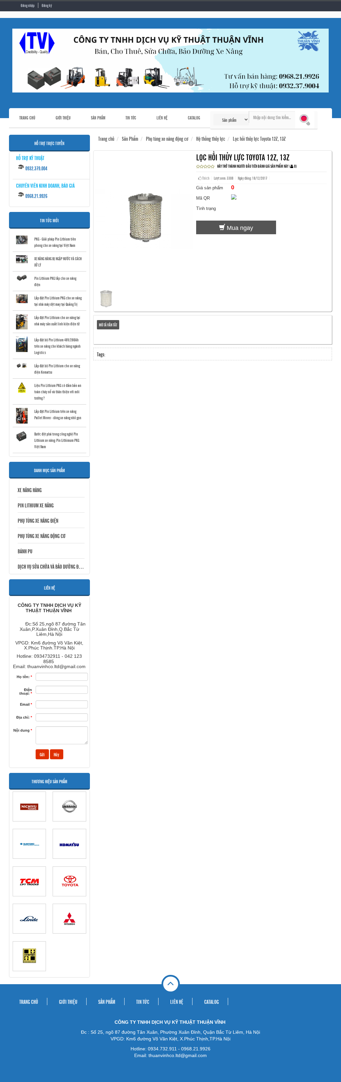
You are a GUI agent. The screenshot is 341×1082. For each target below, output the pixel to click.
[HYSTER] (29, 956)
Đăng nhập (28, 5)
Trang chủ (106, 138)
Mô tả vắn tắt (108, 324)
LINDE (29, 937)
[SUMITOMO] (29, 844)
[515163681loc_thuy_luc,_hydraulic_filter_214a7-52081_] (105, 307)
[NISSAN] (69, 806)
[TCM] (29, 881)
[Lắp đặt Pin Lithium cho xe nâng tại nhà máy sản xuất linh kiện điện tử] (22, 322)
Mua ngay (239, 228)
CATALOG (194, 117)
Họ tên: (24, 677)
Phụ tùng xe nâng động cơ (42, 535)
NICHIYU (29, 824)
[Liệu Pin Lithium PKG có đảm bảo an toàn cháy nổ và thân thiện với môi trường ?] (22, 387)
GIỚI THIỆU (63, 117)
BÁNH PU (25, 551)
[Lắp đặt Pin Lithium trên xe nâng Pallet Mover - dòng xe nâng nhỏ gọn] (22, 416)
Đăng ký (47, 5)
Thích (205, 178)
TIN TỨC (131, 117)
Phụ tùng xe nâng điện (38, 520)
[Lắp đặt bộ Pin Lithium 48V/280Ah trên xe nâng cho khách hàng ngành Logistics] (22, 344)
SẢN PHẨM (98, 117)
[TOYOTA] (69, 881)
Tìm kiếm (304, 119)
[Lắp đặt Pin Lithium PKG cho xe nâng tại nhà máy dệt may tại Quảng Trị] (22, 298)
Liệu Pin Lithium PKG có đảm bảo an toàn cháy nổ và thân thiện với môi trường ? (57, 392)
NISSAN (69, 824)
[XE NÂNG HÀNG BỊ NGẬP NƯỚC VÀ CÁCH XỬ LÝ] (22, 259)
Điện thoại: (25, 691)
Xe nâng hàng (30, 489)
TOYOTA (69, 899)
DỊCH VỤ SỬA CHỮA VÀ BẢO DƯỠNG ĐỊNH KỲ (51, 566)
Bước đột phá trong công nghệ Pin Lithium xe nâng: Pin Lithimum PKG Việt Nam (56, 440)
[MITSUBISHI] (69, 919)
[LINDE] (29, 919)
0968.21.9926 (35, 195)
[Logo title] (170, 60)
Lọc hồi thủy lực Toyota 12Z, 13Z (259, 138)
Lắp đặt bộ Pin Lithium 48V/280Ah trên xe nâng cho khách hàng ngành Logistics (57, 346)
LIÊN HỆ (162, 117)
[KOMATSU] (69, 844)
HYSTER (29, 974)
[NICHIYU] (29, 806)
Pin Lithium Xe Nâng (36, 505)
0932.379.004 (35, 168)
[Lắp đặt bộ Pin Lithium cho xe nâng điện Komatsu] (22, 365)
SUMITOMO (29, 862)
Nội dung (22, 730)
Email (26, 704)
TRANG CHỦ (27, 117)
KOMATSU (69, 862)
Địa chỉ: (24, 717)
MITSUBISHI (69, 937)
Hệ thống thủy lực (210, 138)
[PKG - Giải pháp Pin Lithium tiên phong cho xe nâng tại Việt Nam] (22, 240)
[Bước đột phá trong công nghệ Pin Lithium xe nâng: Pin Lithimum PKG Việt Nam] (22, 436)
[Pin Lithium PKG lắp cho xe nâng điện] (22, 278)
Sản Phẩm (130, 138)
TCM (29, 899)
